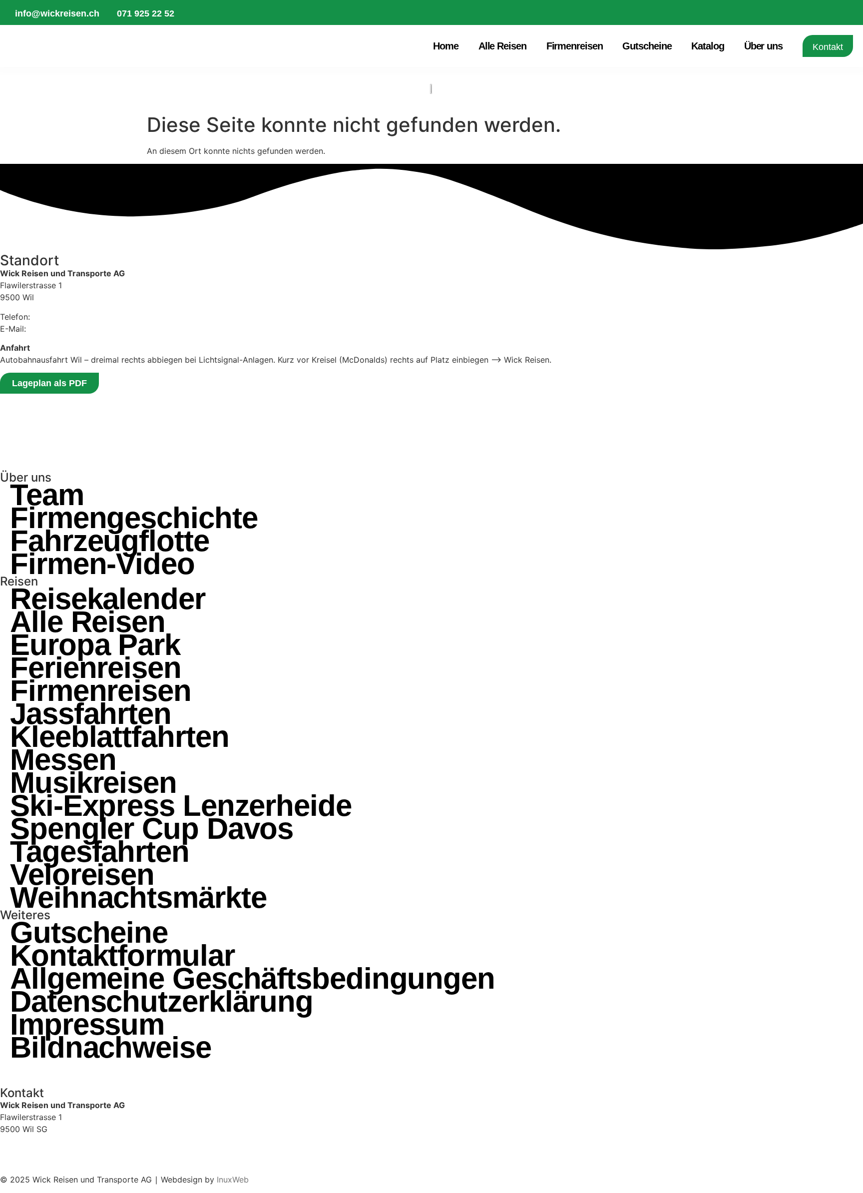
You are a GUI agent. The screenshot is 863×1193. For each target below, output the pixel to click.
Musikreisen (93, 782)
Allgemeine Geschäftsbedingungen (252, 978)
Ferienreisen (95, 667)
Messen (63, 759)
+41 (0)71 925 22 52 (39, 1149)
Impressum (87, 1024)
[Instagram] (12, 1071)
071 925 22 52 (60, 317)
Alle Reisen (502, 45)
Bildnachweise (110, 1047)
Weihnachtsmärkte (138, 897)
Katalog (707, 45)
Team (47, 495)
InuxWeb (233, 1180)
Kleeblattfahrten (119, 736)
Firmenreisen (574, 45)
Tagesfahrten (99, 851)
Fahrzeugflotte (109, 541)
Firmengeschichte (133, 518)
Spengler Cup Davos (151, 828)
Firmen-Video (102, 564)
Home (445, 45)
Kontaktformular (122, 955)
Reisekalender (107, 599)
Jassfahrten (90, 713)
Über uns (763, 45)
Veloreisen (82, 874)
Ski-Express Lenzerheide (181, 805)
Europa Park (95, 644)
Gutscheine (646, 45)
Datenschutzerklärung (161, 1001)
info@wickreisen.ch (64, 329)
